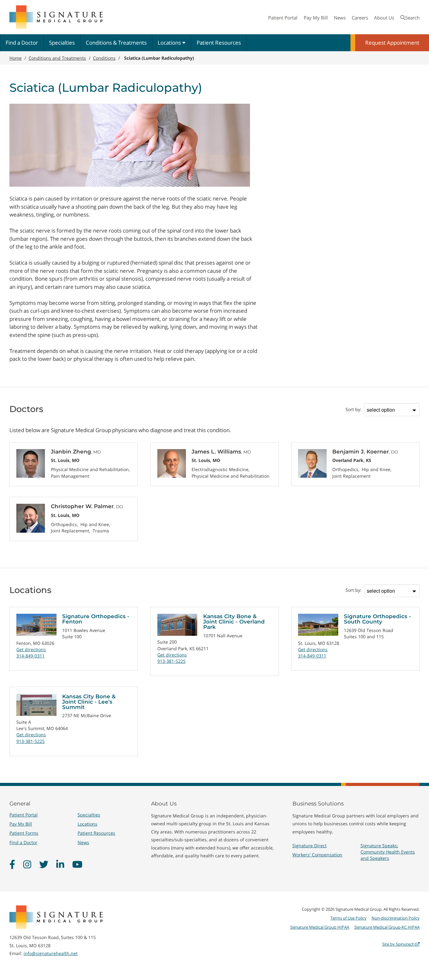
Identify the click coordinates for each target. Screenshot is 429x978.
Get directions (31, 649)
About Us (384, 17)
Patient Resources (219, 42)
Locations (170, 42)
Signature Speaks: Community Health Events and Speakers (388, 852)
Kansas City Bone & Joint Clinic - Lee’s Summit (89, 701)
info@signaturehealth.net (51, 953)
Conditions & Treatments (116, 42)
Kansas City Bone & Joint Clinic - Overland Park (234, 621)
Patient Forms (23, 833)
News (340, 17)
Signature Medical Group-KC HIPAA (387, 927)
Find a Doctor (22, 42)
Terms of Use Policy (348, 918)
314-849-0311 (30, 656)
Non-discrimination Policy (396, 918)
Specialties (62, 42)
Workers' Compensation (317, 855)
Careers (360, 17)
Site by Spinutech (398, 944)
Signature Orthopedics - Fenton (95, 619)
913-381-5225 (171, 661)
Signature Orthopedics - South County (377, 619)
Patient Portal (282, 17)
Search (412, 17)
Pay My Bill (316, 17)
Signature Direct (309, 846)
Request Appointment (392, 42)
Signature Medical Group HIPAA (319, 927)
